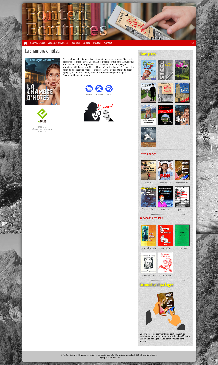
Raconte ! (75, 42)
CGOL (138, 355)
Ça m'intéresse (37, 42)
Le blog (86, 42)
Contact (108, 42)
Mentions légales (150, 355)
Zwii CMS (117, 357)
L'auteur (97, 42)
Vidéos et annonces (58, 42)
